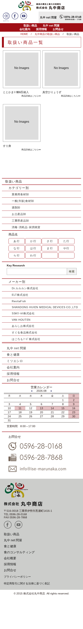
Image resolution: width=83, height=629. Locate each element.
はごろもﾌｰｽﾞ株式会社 (26, 339)
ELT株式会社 (20, 294)
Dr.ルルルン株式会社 (25, 288)
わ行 (33, 255)
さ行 (50, 241)
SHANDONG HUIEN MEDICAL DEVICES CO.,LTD (45, 307)
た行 (66, 241)
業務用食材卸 (20, 194)
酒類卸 (16, 207)
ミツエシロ (15, 361)
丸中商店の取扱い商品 (47, 34)
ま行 (50, 248)
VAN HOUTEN (21, 319)
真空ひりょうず (51, 92)
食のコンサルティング (19, 552)
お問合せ (58, 29)
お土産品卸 (19, 214)
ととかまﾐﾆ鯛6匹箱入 (16, 92)
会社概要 (10, 558)
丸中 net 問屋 (51, 25)
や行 (66, 248)
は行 (33, 248)
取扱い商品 (30, 25)
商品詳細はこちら (29, 96)
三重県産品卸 (20, 220)
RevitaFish (19, 301)
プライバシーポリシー (17, 576)
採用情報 (41, 29)
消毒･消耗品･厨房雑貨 (26, 227)
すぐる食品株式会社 (24, 332)
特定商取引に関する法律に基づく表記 (27, 583)
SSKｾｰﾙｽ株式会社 (23, 313)
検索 (72, 271)
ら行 (17, 255)
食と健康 (13, 354)
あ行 (17, 241)
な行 (17, 248)
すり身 (7, 145)
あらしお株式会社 (23, 325)
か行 (33, 241)
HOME (24, 34)
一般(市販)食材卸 (23, 200)
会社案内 (24, 29)
